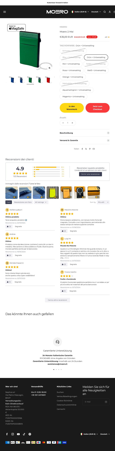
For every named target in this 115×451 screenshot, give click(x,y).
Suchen (60, 392)
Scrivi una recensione (90, 174)
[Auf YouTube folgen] (18, 434)
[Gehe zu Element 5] (21, 80)
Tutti (9, 202)
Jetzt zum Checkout (97, 107)
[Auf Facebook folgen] (6, 434)
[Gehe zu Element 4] (12, 80)
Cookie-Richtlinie (64, 401)
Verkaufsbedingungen (67, 396)
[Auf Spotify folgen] (29, 434)
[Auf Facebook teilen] (82, 149)
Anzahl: (63, 118)
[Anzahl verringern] (63, 123)
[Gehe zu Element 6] (30, 80)
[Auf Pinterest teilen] (90, 149)
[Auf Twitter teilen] (86, 149)
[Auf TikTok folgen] (24, 434)
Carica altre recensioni (57, 300)
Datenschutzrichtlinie (66, 405)
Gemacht (61, 409)
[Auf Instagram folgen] (12, 434)
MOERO (63, 27)
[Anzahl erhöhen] (72, 123)
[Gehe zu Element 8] (48, 80)
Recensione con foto (23, 202)
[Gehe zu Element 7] (39, 80)
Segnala (18, 226)
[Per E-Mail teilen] (94, 149)
